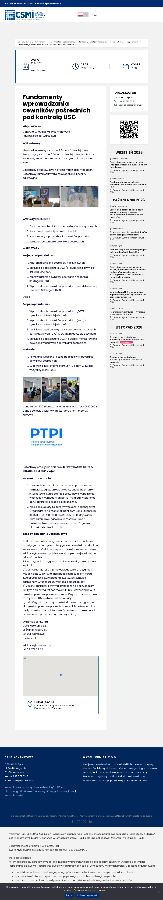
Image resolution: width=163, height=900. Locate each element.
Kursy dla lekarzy (14, 787)
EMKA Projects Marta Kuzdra (139, 816)
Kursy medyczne (42, 42)
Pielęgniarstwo (131, 42)
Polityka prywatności (88, 895)
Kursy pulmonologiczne (60, 791)
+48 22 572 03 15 (127, 101)
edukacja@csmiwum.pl (130, 105)
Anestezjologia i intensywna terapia (70, 42)
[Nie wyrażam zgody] (159, 891)
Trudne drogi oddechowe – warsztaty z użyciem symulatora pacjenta (127, 340)
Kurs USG (117, 42)
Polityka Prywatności (68, 816)
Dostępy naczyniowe (99, 42)
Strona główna (24, 42)
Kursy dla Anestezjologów (41, 787)
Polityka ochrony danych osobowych (98, 816)
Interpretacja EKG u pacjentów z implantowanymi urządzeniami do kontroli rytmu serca (128, 294)
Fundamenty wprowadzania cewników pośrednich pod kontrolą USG (128, 185)
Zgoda (69, 895)
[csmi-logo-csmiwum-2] (25, 11)
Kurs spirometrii (14, 795)
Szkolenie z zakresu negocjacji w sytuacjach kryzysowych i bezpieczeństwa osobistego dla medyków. (126, 213)
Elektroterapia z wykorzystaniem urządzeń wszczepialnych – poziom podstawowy (128, 165)
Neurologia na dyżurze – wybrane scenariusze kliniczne (127, 313)
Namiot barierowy (34, 791)
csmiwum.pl (29, 638)
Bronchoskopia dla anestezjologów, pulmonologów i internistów (128, 233)
